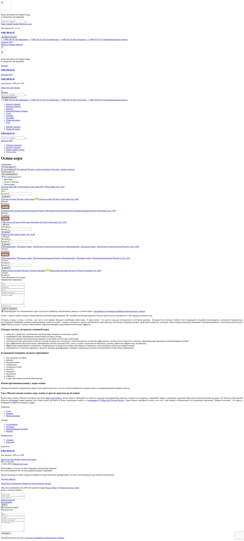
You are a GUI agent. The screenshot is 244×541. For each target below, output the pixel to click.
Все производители (12, 177)
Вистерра (8, 179)
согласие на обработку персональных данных (44, 538)
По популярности (8, 169)
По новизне (22, 169)
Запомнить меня (11, 507)
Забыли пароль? (8, 500)
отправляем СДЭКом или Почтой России (106, 400)
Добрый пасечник (20, 464)
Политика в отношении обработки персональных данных (26, 483)
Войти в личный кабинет (12, 44)
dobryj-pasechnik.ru (54, 398)
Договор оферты (8, 479)
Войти (4, 505)
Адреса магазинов (28, 459)
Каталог (4, 66)
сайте (32, 403)
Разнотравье (9, 184)
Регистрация (6, 502)
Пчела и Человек (11, 182)
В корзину (6, 196)
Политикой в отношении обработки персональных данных (119, 311)
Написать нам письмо (10, 459)
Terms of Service (67, 488)
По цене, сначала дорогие (63, 169)
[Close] (2, 512)
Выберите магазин (9, 37)
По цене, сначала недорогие (39, 169)
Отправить (6, 533)
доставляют (14, 400)
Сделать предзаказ (9, 309)
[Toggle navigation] (2, 90)
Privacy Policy (51, 488)
